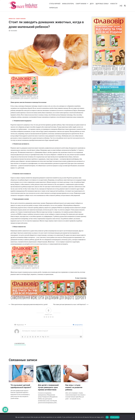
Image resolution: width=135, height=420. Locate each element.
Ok (107, 417)
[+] (48, 336)
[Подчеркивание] (27, 337)
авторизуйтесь (78, 324)
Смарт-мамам (81, 3)
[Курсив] (25, 337)
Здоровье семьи (101, 3)
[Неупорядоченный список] (35, 337)
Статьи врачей (54, 3)
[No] (133, 417)
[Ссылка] (43, 337)
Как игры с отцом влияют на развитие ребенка (73, 387)
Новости (113, 3)
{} (45, 336)
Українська (53, 7)
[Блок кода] (40, 337)
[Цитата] (38, 337)
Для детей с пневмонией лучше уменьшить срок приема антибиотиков (48, 387)
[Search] (125, 5)
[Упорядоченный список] (33, 337)
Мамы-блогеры (68, 3)
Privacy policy (115, 417)
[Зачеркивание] (30, 337)
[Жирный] (22, 337)
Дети (92, 3)
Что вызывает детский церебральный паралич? (21, 386)
